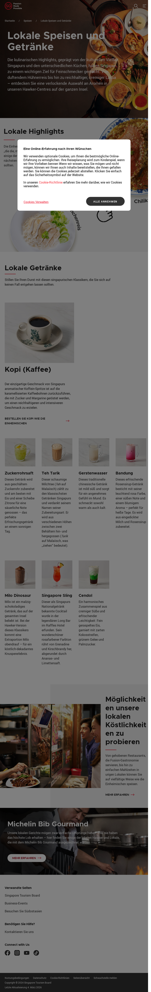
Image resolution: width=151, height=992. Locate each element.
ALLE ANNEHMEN (105, 201)
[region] (74, 175)
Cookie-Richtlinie (51, 182)
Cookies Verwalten (36, 202)
